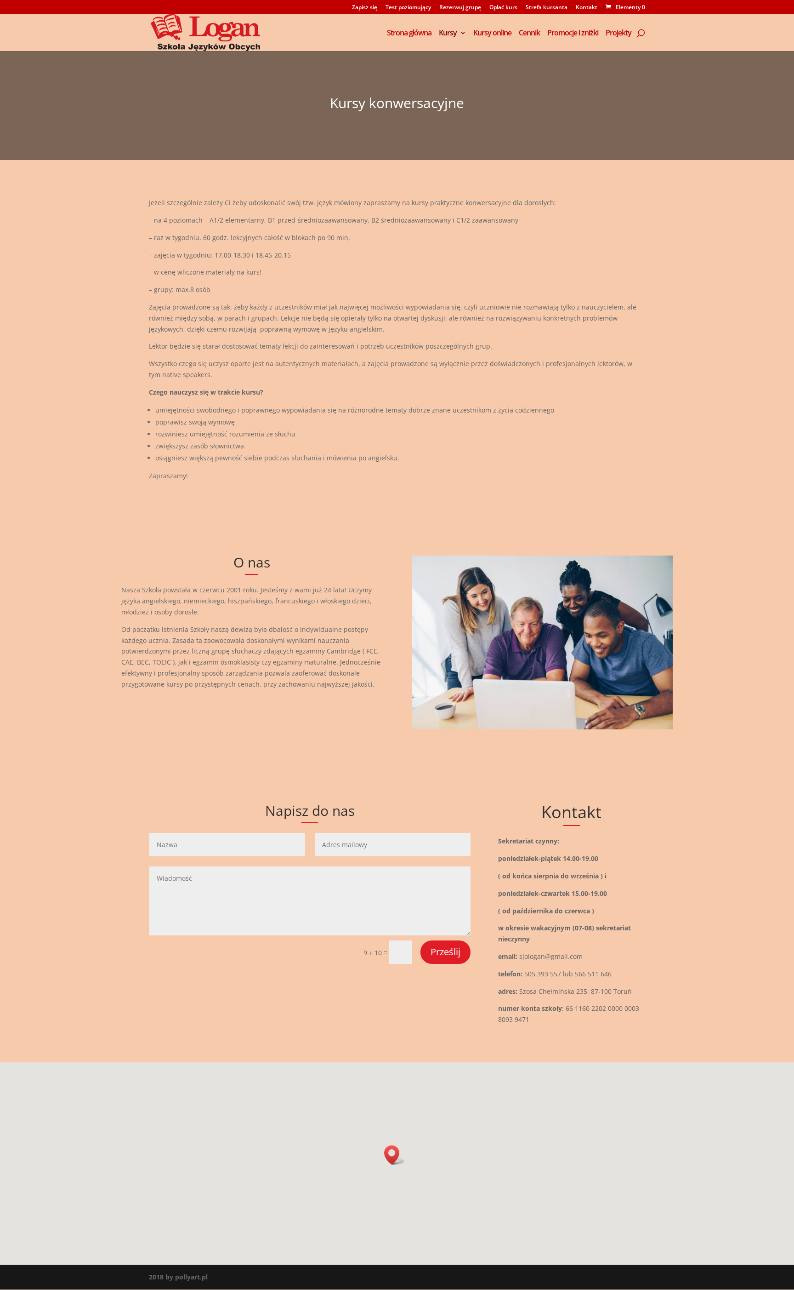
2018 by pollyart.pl (178, 1277)
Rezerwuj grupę (460, 8)
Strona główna (409, 33)
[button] (394, 1155)
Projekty (618, 33)
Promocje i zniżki (572, 33)
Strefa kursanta (546, 8)
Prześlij (445, 952)
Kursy (448, 33)
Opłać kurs (503, 8)
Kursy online (492, 33)
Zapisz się (364, 8)
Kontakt (586, 8)
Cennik (529, 33)
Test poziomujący (408, 8)
